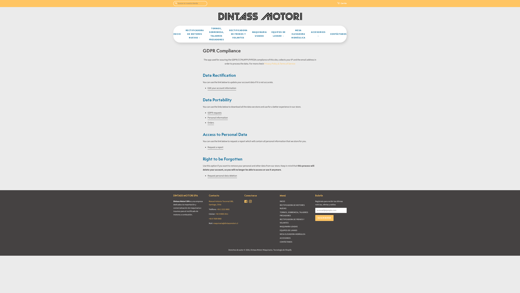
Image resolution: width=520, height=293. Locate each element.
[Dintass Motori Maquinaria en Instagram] (250, 202)
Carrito (344, 3)
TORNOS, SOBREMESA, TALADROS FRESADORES (216, 34)
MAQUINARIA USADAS (259, 34)
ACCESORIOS (318, 32)
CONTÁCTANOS (338, 34)
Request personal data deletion (222, 175)
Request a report (215, 147)
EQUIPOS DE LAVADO (279, 34)
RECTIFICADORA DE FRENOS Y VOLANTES (238, 34)
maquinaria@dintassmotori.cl (225, 223)
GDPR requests (215, 112)
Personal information (218, 117)
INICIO (177, 34)
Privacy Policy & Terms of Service (279, 63)
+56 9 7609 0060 (215, 218)
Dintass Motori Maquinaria (261, 250)
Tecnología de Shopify (282, 250)
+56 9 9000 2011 (222, 214)
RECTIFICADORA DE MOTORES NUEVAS (195, 34)
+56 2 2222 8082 (223, 209)
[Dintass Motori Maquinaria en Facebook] (245, 202)
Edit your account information (222, 88)
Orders (211, 122)
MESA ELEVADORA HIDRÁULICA (298, 34)
